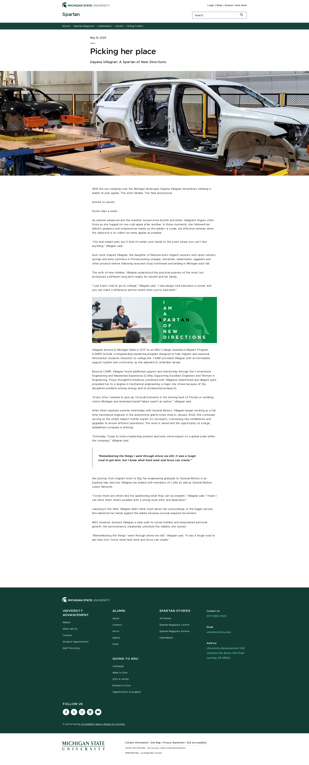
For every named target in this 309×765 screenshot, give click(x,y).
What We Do (70, 629)
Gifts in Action (120, 679)
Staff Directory (71, 648)
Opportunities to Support (126, 692)
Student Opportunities (75, 642)
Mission (66, 622)
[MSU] (154, 603)
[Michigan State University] (86, 5)
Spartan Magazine (84, 26)
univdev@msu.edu (219, 632)
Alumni (229, 5)
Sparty (116, 638)
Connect (117, 625)
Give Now (241, 5)
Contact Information (137, 743)
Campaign (118, 666)
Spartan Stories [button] (174, 610)
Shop (219, 5)
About (116, 618)
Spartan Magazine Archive (174, 631)
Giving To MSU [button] (125, 658)
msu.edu (155, 748)
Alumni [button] (119, 610)
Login (210, 5)
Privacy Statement (174, 743)
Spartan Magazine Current (174, 625)
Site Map (156, 743)
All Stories (165, 618)
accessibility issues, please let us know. (103, 724)
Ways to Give (120, 673)
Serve (115, 631)
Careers (67, 635)
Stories (66, 26)
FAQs (115, 644)
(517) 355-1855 (139, 748)
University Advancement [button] (76, 613)
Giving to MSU (135, 26)
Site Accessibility (197, 743)
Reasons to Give (121, 686)
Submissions (105, 26)
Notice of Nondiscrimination (173, 748)
